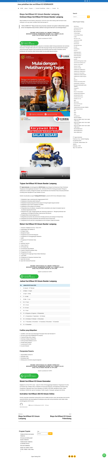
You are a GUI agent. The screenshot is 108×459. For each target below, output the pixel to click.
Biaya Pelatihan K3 (77, 29)
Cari (38, 431)
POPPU (75, 90)
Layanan (75, 59)
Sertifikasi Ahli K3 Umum (78, 96)
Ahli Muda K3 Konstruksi (78, 28)
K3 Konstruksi (76, 43)
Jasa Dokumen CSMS (78, 40)
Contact (54, 8)
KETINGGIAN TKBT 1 (77, 52)
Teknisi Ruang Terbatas (78, 109)
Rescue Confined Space (78, 91)
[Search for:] (80, 16)
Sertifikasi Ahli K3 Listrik (78, 95)
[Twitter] (87, 1)
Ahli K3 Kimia (76, 26)
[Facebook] (85, 1)
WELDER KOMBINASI (77, 117)
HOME (21, 8)
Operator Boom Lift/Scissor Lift (79, 62)
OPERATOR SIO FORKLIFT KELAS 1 (80, 74)
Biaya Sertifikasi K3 (77, 31)
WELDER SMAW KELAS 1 (78, 128)
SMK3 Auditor (76, 102)
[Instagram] (89, 1)
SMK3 (75, 100)
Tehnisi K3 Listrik (77, 105)
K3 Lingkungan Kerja (78, 45)
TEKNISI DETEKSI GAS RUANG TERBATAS (81, 107)
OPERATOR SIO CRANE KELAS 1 (79, 69)
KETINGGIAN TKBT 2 (77, 54)
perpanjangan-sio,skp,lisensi (79, 83)
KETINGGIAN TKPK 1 (77, 55)
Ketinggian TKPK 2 (77, 57)
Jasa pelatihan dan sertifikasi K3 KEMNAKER (35, 4)
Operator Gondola (77, 67)
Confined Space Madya (78, 35)
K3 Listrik (75, 47)
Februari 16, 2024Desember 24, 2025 (37, 405)
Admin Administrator (24, 407)
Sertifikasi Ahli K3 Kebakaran (79, 93)
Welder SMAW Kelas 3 (78, 132)
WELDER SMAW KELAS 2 (78, 130)
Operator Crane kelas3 (78, 64)
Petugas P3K (76, 88)
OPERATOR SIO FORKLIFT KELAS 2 (80, 76)
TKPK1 (75, 114)
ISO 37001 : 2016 (77, 38)
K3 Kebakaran (76, 41)
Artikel (48, 8)
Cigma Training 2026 (35, 456)
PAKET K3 (75, 80)
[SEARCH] (88, 16)
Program (31, 8)
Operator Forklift (77, 66)
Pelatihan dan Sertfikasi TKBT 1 (79, 81)
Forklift (75, 36)
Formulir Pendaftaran (40, 8)
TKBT (75, 110)
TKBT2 (75, 112)
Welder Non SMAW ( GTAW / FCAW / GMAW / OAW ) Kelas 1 (27, 449)
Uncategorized (77, 115)
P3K (74, 78)
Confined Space (77, 33)
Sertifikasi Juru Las (77, 98)
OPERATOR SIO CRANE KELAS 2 (79, 71)
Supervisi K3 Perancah (78, 103)
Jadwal (26, 8)
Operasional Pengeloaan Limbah (80, 60)
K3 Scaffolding (76, 48)
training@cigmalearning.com (38, 1)
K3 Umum (47, 405)
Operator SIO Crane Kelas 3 (79, 73)
